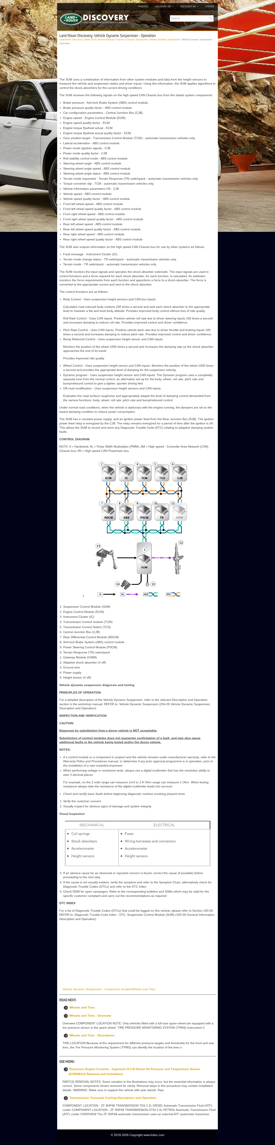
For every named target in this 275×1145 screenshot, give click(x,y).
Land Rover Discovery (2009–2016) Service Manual (86, 39)
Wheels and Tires (143, 989)
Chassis (120, 39)
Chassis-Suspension (137, 39)
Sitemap (209, 6)
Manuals (143, 6)
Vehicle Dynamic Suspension (165, 39)
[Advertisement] (137, 61)
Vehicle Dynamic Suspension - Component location (97, 989)
